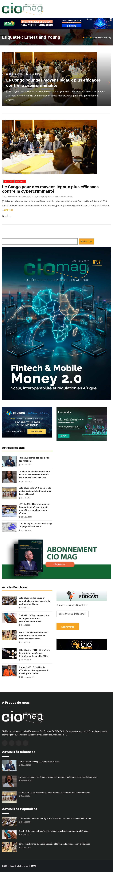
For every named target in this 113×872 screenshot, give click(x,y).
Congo (41, 196)
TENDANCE (20, 181)
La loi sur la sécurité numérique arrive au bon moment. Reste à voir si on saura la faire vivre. (34, 474)
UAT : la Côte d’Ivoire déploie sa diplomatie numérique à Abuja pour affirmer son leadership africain (34, 508)
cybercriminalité (51, 196)
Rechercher (86, 241)
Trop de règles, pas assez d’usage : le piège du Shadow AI (35, 525)
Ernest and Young (65, 196)
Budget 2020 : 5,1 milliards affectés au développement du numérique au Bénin (34, 670)
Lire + (5, 216)
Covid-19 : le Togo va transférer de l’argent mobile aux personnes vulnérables (34, 618)
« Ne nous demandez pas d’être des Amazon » (34, 459)
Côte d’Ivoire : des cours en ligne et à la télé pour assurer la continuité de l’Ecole (34, 601)
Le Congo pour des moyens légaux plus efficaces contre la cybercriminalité (50, 189)
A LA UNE (8, 181)
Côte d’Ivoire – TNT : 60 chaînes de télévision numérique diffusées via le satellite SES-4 (34, 653)
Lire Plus (8, 209)
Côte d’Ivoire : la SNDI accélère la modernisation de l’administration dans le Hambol (35, 491)
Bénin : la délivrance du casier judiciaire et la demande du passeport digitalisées (33, 635)
